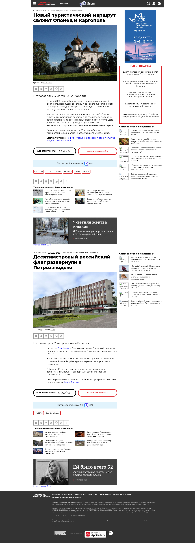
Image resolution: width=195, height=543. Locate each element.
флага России (71, 382)
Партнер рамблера (75, 533)
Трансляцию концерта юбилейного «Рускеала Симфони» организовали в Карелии (59, 443)
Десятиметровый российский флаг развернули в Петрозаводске (140, 73)
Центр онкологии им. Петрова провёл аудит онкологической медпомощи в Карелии (57, 210)
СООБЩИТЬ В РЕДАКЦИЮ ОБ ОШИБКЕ (66, 497)
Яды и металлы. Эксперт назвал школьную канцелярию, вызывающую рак (144, 277)
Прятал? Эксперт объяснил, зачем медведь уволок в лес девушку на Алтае (145, 132)
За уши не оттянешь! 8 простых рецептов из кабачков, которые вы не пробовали (146, 141)
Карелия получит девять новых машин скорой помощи (140, 105)
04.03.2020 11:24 (39, 11)
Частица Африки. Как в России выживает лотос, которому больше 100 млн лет (145, 259)
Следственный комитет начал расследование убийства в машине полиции (99, 201)
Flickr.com (47, 83)
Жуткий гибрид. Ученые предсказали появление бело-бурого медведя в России (146, 303)
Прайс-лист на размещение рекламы (115, 495)
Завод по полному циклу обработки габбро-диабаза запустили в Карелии (140, 115)
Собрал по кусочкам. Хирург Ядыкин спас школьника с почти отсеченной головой (146, 158)
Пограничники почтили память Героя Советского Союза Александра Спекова (58, 193)
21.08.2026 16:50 (39, 253)
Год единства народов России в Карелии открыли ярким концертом (58, 451)
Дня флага (63, 348)
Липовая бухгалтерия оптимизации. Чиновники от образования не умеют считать (99, 193)
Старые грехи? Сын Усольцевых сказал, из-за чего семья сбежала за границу (145, 294)
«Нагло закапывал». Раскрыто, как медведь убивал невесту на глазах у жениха (145, 286)
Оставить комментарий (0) (98, 151)
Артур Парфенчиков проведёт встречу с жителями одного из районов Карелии (57, 201)
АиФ (53, 330)
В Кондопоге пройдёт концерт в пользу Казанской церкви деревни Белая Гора (100, 443)
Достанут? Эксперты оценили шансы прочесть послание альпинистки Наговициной (146, 150)
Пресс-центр (80, 495)
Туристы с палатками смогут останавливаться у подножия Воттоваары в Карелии (140, 94)
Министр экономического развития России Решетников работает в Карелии (140, 83)
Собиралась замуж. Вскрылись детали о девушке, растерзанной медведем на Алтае (144, 176)
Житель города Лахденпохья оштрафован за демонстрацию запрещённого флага (99, 434)
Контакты (92, 495)
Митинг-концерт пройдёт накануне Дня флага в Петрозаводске (55, 434)
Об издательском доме (62, 495)
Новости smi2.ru (42, 244)
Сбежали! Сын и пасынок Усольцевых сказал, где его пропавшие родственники (146, 167)
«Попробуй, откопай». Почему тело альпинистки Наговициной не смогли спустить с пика (145, 268)
